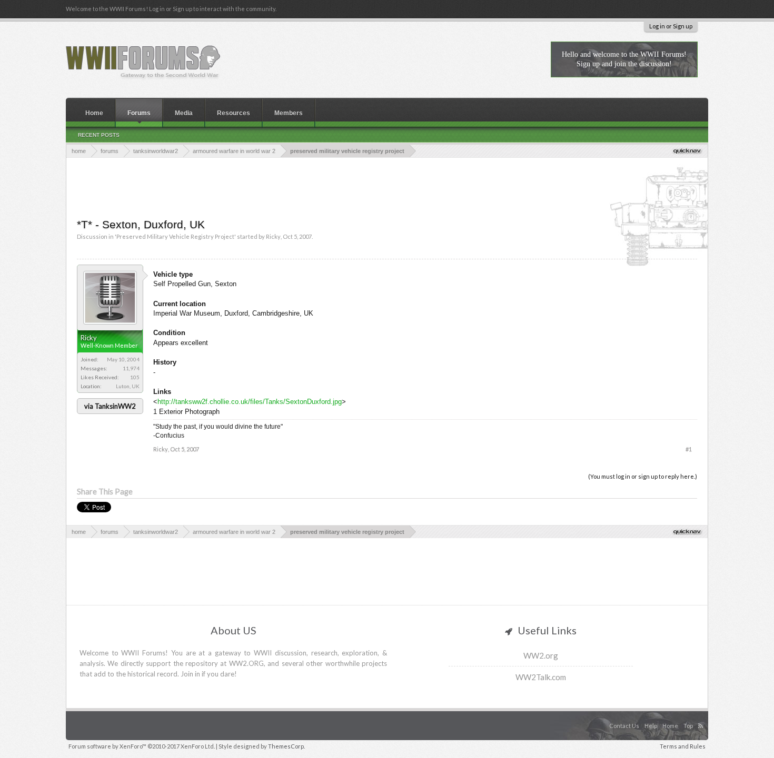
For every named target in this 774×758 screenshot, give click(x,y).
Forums (139, 113)
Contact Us (624, 725)
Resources (233, 113)
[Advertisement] (387, 186)
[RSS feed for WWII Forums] (702, 715)
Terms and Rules (683, 746)
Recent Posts (99, 135)
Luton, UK (128, 386)
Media (184, 113)
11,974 (131, 368)
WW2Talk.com (540, 677)
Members (288, 113)
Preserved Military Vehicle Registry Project (175, 236)
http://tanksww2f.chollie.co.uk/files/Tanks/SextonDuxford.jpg (249, 402)
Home (94, 113)
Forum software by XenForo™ (141, 746)
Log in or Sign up (670, 26)
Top (688, 725)
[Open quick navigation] (688, 150)
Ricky (273, 236)
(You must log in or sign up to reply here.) (642, 476)
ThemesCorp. (286, 746)
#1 (689, 449)
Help (650, 725)
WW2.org (540, 655)
